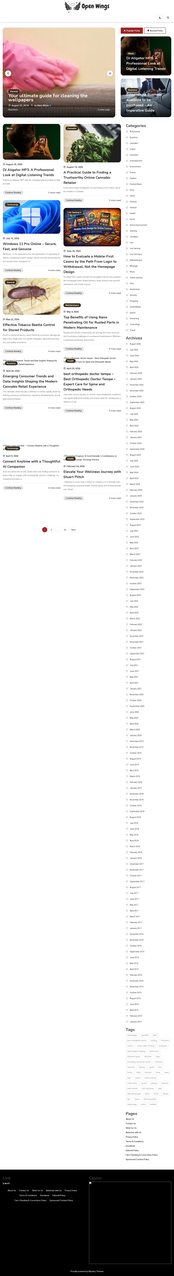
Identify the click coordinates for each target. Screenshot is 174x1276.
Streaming (134, 318)
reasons (164, 1083)
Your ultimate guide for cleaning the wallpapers (48, 98)
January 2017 (136, 928)
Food (132, 190)
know (158, 1072)
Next (74, 530)
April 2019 (134, 770)
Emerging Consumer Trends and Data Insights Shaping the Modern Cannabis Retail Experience (30, 381)
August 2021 (135, 659)
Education (134, 155)
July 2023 (134, 531)
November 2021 (137, 642)
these (156, 1094)
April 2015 (134, 1010)
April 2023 (134, 548)
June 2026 (134, 356)
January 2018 (136, 858)
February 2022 (136, 624)
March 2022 (135, 618)
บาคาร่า (6, 1183)
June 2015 (134, 1004)
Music (131, 53)
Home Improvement (138, 225)
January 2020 (136, 735)
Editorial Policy (132, 1150)
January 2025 (136, 437)
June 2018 (134, 829)
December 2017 (137, 864)
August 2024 (135, 455)
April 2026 (134, 367)
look (129, 1078)
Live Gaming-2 (74, 212)
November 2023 (137, 507)
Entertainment (136, 161)
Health (70, 361)
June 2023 (134, 537)
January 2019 (136, 788)
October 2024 (136, 443)
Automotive (135, 131)
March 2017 (135, 916)
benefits (145, 1035)
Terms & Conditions (135, 1141)
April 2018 (134, 841)
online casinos (150, 1078)
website (153, 1104)
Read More (13, 109)
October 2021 (136, 648)
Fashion (133, 178)
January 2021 (136, 689)
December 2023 (137, 502)
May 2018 (134, 835)
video (143, 1104)
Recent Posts (156, 30)
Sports (133, 313)
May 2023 (134, 543)
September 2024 (137, 449)
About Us (130, 1119)
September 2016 (137, 952)
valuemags (132, 1104)
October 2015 (136, 992)
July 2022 (134, 601)
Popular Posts (133, 30)
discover (148, 1056)
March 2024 (135, 484)
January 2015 (136, 1022)
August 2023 (135, 525)
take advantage (134, 1094)
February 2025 (136, 431)
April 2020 (134, 724)
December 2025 (137, 385)
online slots (132, 1083)
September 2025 (137, 402)
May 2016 (134, 963)
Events (133, 172)
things (165, 1094)
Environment (135, 167)
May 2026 (134, 361)
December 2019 (137, 741)
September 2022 (137, 589)
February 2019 (136, 782)
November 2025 (137, 391)
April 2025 (134, 426)
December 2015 (137, 981)
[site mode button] (160, 17)
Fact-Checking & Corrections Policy (142, 1155)
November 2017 (137, 870)
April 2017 (134, 911)
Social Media (135, 307)
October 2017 (136, 876)
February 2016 (136, 975)
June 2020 (134, 712)
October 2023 (136, 513)
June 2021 (134, 671)
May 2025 (134, 420)
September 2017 (137, 881)
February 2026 (136, 373)
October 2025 (136, 396)
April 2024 (134, 478)
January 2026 (136, 379)
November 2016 (137, 940)
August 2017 (135, 887)
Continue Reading (13, 192)
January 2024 (136, 496)
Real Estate (135, 289)
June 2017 (134, 899)
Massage (134, 266)
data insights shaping (136, 1051)
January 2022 (136, 630)
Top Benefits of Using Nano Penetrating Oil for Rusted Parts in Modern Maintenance (91, 322)
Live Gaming (135, 248)
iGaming (133, 231)
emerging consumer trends (139, 1062)
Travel (132, 330)
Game (132, 196)
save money (132, 1088)
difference (154, 1051)
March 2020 (135, 730)
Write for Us (131, 1128)
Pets (132, 283)
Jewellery (134, 237)
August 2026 (135, 344)
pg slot (144, 1083)
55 (65, 530)
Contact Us (131, 1123)
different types (133, 1056)
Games (142, 1067)
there (147, 1094)
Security (133, 295)
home (129, 1072)
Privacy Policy (132, 1137)
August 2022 (135, 595)
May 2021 (134, 677)
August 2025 (135, 408)
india (138, 1072)
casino (130, 1046)
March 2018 (135, 846)
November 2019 (137, 747)
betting (154, 1040)
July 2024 (134, 461)
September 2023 (137, 519)
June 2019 (134, 765)
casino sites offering (146, 1046)
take (160, 1088)
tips (128, 1099)
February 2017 (136, 922)
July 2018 (134, 823)
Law (131, 242)
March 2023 (135, 554)
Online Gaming (136, 278)
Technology (12, 204)
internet (148, 1072)
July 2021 (134, 665)
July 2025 (134, 414)
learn (167, 1072)
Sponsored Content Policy (137, 1159)
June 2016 (134, 957)
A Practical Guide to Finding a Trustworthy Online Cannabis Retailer (87, 177)
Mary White (43, 105)
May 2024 (134, 472)
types (137, 1099)
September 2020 (137, 706)
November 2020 (137, 694)
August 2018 (135, 817)
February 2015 (136, 1016)
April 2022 (134, 613)
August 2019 (135, 759)
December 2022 (137, 572)
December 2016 (137, 934)
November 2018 (137, 800)
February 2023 (136, 560)
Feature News (136, 184)
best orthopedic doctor (137, 1040)
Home (132, 219)
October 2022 (136, 583)
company (163, 1046)
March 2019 (135, 776)
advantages (132, 1035)
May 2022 (134, 607)
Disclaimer (130, 1146)
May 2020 (134, 718)
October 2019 (136, 753)
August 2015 (135, 998)
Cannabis (71, 128)
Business (132, 90)
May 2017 (134, 905)
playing (154, 1083)
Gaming (133, 202)
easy (158, 1056)
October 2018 (136, 805)
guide (151, 1067)
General (14, 91)
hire (159, 1067)
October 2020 (136, 700)
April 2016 (134, 969)
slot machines (148, 1088)
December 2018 (137, 794)
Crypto (133, 149)
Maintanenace (72, 305)
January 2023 (136, 566)
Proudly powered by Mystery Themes (87, 1271)
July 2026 (134, 350)
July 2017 (134, 893)
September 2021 (137, 654)
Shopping (134, 301)
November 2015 (137, 987)
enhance (158, 1062)
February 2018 (136, 852)
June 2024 (134, 467)
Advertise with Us (133, 1132)
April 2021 (134, 683)
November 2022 (137, 578)
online (137, 1078)
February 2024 (136, 490)
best (155, 1035)
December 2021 (137, 636)
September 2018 (137, 811)
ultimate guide (150, 1099)
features (131, 1067)
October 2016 (136, 946)
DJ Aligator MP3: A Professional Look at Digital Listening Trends (146, 63)
